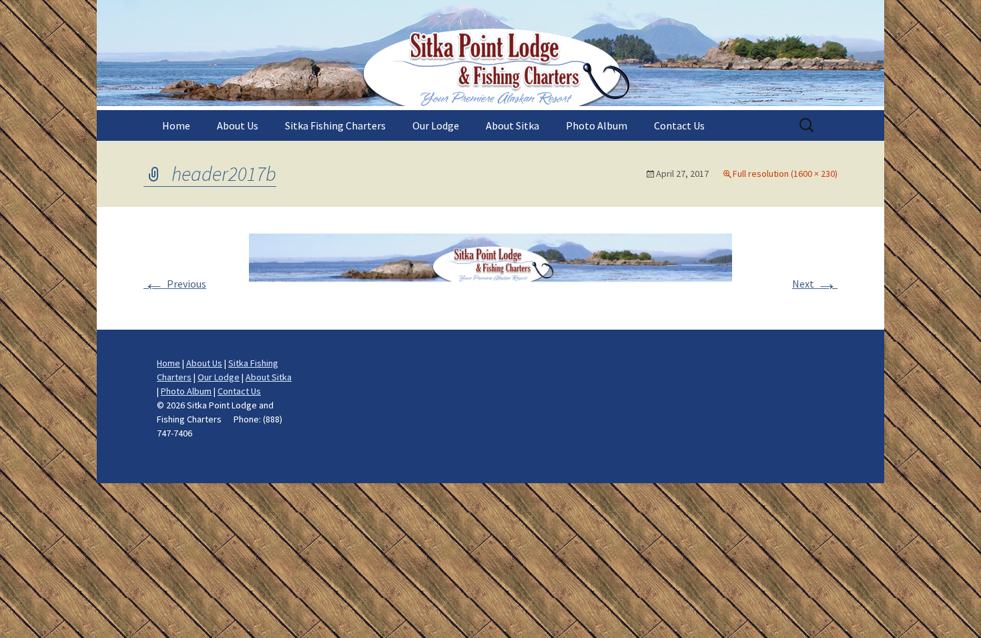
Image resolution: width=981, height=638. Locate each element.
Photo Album (596, 125)
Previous (174, 283)
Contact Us (679, 125)
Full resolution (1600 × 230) (785, 174)
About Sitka (512, 125)
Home (176, 125)
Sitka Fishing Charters (335, 125)
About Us (237, 125)
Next (815, 283)
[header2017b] (490, 267)
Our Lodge (435, 125)
